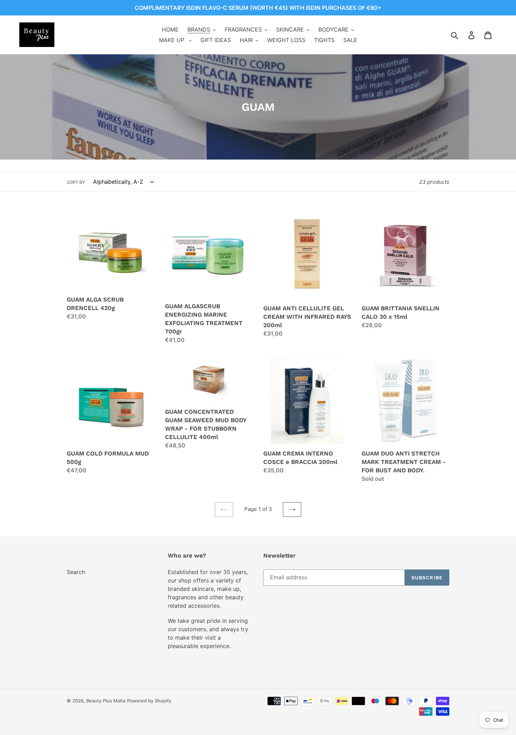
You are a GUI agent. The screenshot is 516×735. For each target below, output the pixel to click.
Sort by (76, 182)
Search (76, 571)
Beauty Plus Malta (105, 700)
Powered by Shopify (149, 700)
